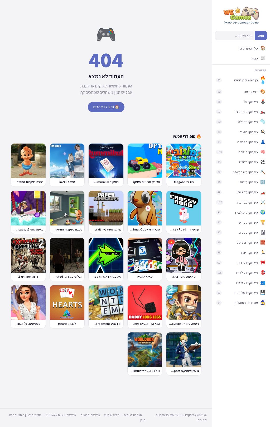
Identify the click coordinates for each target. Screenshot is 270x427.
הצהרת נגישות (133, 415)
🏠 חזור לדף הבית (106, 107)
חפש (261, 35)
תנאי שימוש (111, 415)
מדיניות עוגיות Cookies (61, 415)
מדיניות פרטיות (90, 415)
